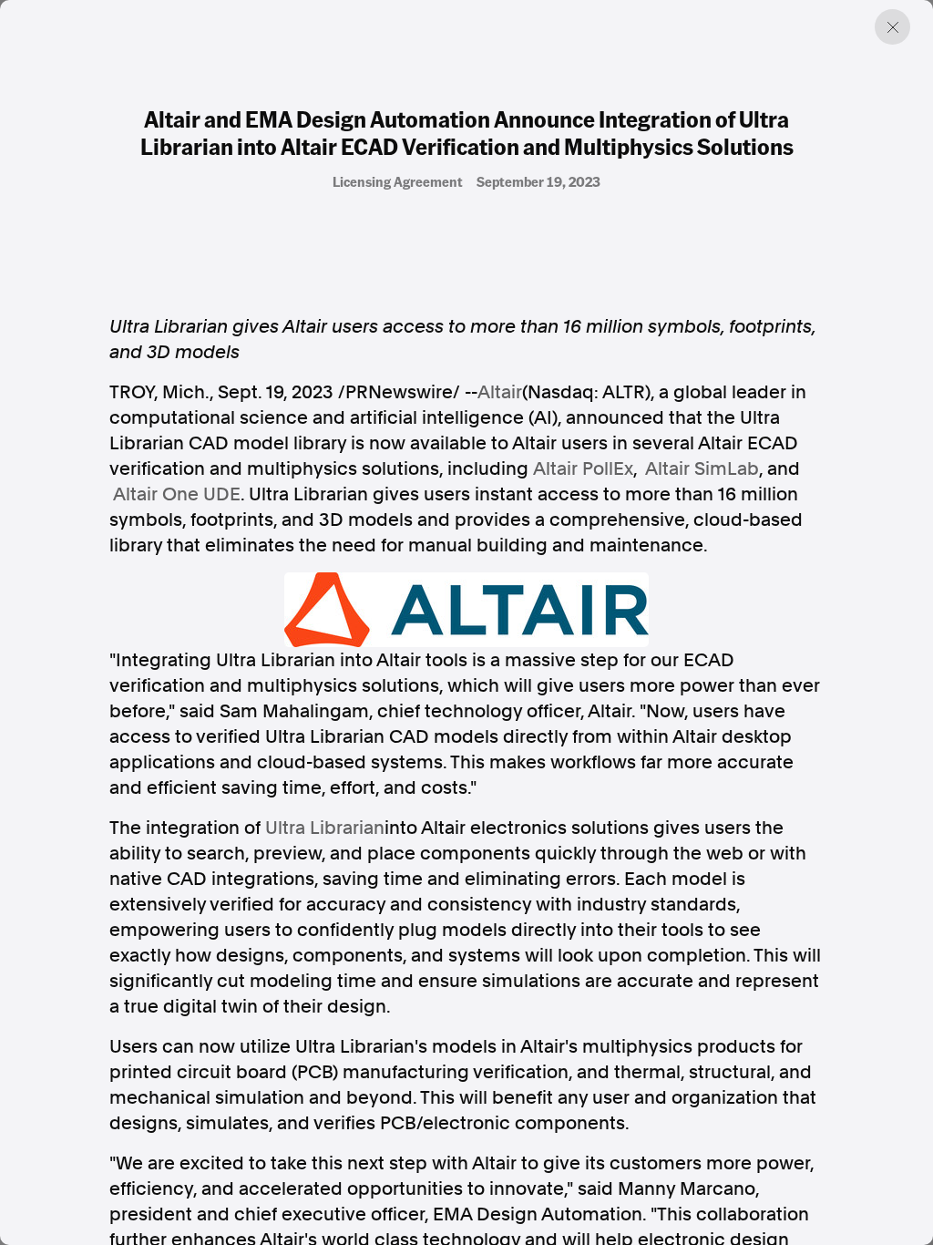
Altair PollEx (583, 468)
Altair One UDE (177, 494)
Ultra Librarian (324, 828)
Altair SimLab (702, 468)
